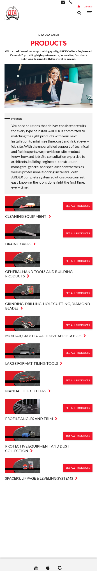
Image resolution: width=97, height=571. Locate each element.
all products (78, 205)
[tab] (48, 207)
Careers (88, 6)
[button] (48, 207)
